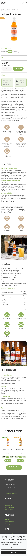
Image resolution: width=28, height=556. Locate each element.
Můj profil (7, 519)
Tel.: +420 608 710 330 (10, 491)
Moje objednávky (9, 521)
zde (17, 544)
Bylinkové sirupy (9, 503)
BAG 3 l (11, 456)
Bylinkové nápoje (9, 507)
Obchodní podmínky (10, 534)
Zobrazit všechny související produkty (14, 467)
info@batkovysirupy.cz (11, 493)
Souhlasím (13, 552)
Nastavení (13, 548)
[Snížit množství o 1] (3, 69)
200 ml (3, 456)
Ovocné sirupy (9, 505)
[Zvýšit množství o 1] (10, 69)
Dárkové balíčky (9, 509)
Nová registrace (9, 524)
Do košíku (19, 68)
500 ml (7, 456)
